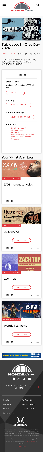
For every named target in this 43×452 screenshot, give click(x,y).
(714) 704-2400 (30, 441)
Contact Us (14, 139)
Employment (8, 413)
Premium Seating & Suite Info (22, 135)
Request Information (20, 117)
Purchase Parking (19, 105)
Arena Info (7, 404)
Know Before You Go (18, 128)
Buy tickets (15, 93)
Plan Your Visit (27, 400)
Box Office (14, 132)
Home (4, 54)
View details (34, 201)
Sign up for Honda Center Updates (19, 387)
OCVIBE (6, 409)
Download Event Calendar (20, 137)
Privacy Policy (21, 446)
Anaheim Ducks (28, 409)
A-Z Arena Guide (17, 130)
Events (12, 54)
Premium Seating (28, 404)
